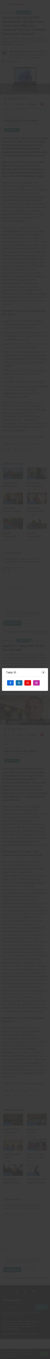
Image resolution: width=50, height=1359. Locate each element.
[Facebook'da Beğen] (10, 683)
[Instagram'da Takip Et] (36, 683)
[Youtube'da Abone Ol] (27, 683)
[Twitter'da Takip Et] (19, 683)
